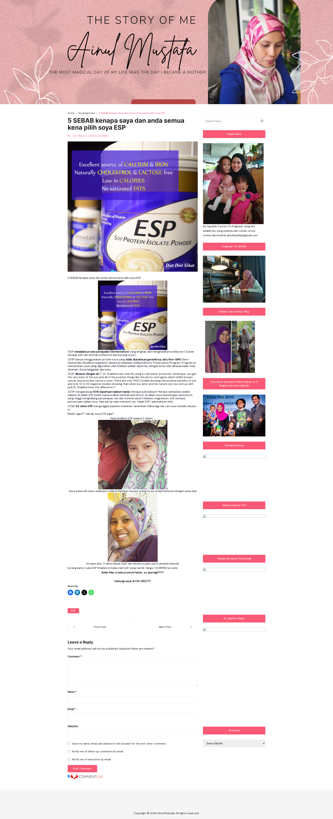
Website (73, 726)
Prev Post (100, 627)
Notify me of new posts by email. (91, 759)
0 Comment (102, 135)
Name (72, 692)
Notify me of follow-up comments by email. (98, 751)
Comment (75, 656)
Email (72, 709)
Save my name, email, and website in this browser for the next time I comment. (119, 743)
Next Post (165, 627)
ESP (73, 610)
